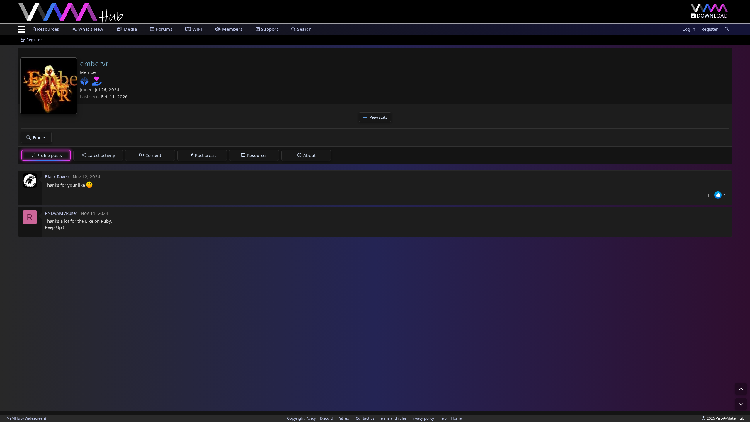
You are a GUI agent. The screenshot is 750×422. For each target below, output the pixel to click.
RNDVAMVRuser (61, 213)
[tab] (46, 155)
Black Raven (57, 176)
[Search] (726, 29)
